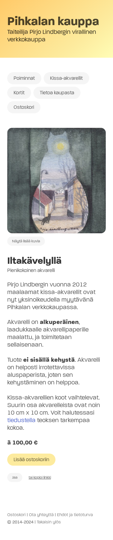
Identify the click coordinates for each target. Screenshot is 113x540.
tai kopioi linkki (40, 477)
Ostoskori (24, 107)
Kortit (19, 92)
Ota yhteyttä (41, 514)
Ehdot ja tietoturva (75, 514)
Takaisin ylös (49, 522)
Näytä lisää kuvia (26, 241)
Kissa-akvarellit (66, 78)
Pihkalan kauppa (53, 21)
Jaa (14, 477)
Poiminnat (24, 78)
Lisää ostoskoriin (31, 459)
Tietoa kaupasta (57, 92)
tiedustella (21, 420)
